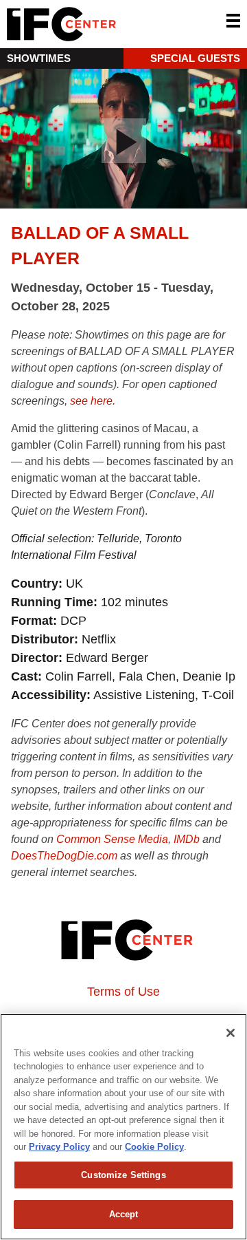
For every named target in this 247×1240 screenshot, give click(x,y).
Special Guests (195, 58)
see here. (92, 401)
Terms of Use (123, 991)
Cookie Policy (154, 1147)
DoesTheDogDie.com (64, 856)
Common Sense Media (112, 839)
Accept (124, 1214)
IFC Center (113, 24)
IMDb (187, 839)
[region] (123, 1127)
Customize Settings (123, 1175)
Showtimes (39, 58)
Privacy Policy (59, 1147)
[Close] (230, 1033)
